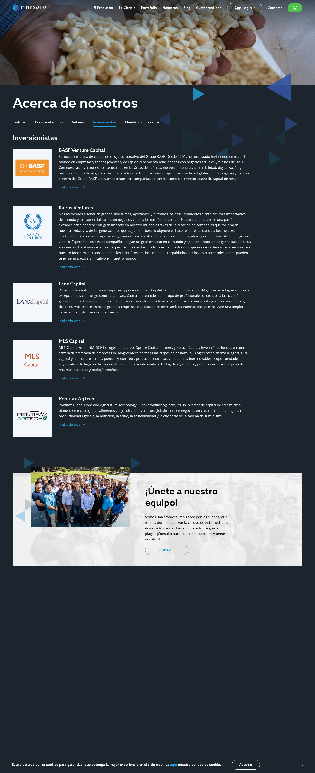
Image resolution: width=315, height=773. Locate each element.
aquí (173, 764)
